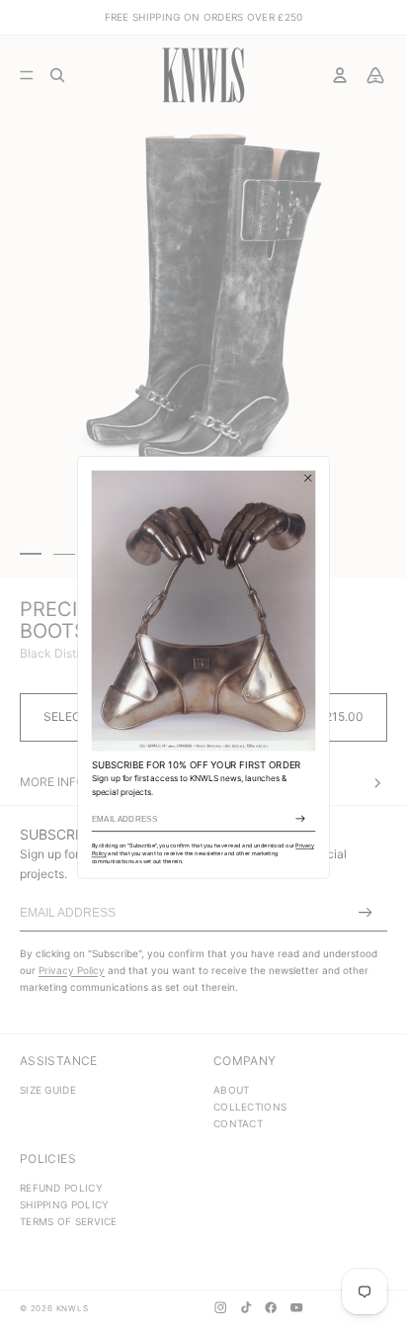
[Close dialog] (308, 478)
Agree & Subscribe (300, 818)
